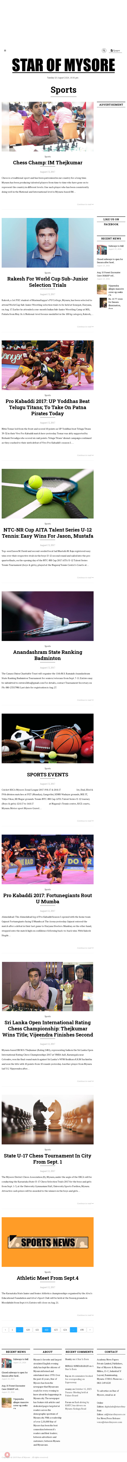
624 (65, 1329)
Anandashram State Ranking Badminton (47, 655)
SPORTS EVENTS (47, 774)
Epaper (116, 50)
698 (82, 1329)
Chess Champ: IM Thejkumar (47, 162)
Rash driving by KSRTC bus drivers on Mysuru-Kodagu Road (77, 1405)
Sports (48, 156)
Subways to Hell (116, 246)
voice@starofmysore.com (109, 1422)
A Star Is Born (82, 1359)
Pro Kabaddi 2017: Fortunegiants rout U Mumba (47, 898)
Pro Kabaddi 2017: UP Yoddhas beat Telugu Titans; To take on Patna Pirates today (48, 407)
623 (56, 1329)
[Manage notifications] (7, 1454)
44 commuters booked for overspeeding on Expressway (79, 1379)
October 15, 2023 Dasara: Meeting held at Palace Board (78, 1392)
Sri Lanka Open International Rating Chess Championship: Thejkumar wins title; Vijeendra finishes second (47, 1028)
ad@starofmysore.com (115, 1414)
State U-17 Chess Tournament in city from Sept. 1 (47, 1158)
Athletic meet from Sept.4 (48, 1278)
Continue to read (84, 204)
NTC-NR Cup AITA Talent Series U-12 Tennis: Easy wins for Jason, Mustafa (47, 532)
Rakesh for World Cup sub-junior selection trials (47, 281)
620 (28, 1329)
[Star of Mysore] (63, 69)
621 (37, 1329)
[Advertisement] (63, 23)
